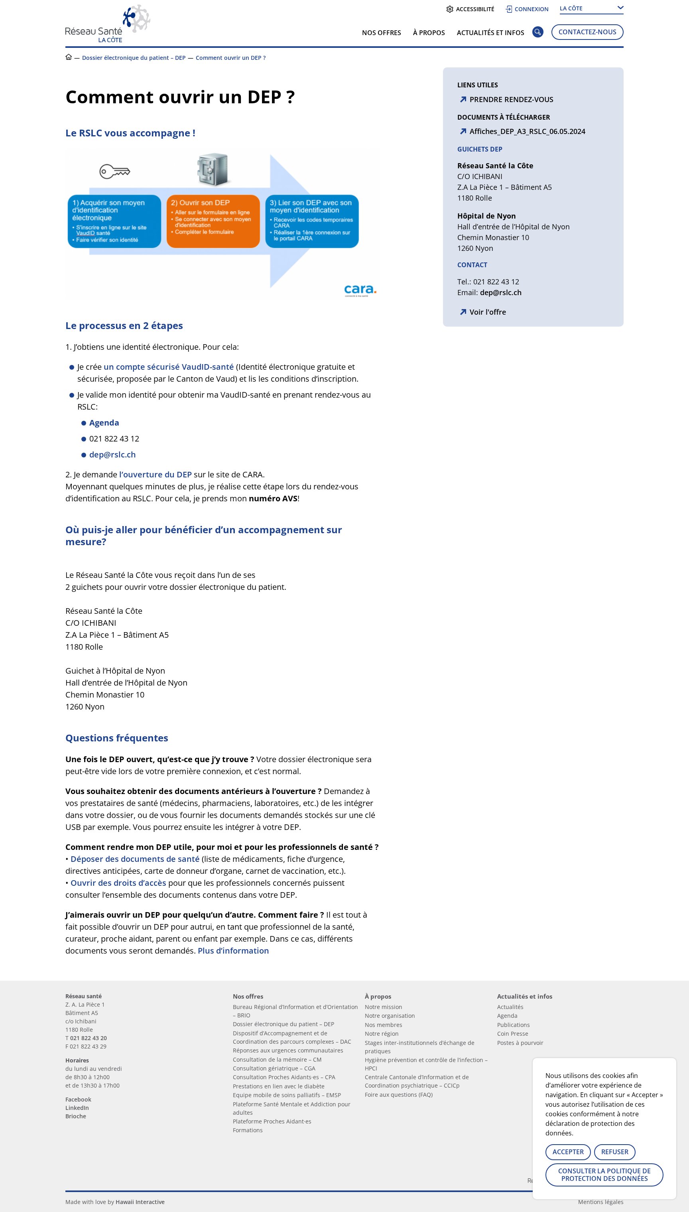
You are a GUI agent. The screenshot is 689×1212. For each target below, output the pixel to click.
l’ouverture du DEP (155, 474)
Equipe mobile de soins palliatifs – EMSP (287, 1095)
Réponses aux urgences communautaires (288, 1050)
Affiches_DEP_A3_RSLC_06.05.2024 (527, 131)
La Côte (571, 8)
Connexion (532, 9)
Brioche (75, 1116)
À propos (429, 32)
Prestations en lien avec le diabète (279, 1086)
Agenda (507, 1015)
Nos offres (381, 32)
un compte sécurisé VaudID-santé (169, 366)
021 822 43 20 (88, 1038)
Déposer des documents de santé (135, 858)
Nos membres (383, 1025)
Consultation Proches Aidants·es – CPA (284, 1077)
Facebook (78, 1099)
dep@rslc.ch (112, 454)
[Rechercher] (537, 33)
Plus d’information (233, 950)
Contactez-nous (587, 32)
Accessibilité (475, 9)
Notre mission (383, 1007)
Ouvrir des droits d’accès (118, 882)
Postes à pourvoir (520, 1042)
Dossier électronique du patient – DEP (134, 57)
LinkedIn (77, 1107)
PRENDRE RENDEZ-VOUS (511, 99)
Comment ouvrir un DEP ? (231, 57)
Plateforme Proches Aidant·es (272, 1121)
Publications (513, 1025)
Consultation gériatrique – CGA (274, 1068)
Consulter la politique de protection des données (604, 1175)
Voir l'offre (488, 312)
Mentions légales (601, 1202)
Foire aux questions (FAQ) (399, 1094)
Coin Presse (512, 1033)
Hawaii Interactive (140, 1202)
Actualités (510, 1007)
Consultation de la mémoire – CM (277, 1059)
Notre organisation (390, 1015)
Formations (248, 1130)
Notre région (382, 1033)
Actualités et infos (490, 32)
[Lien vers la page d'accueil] (107, 39)
